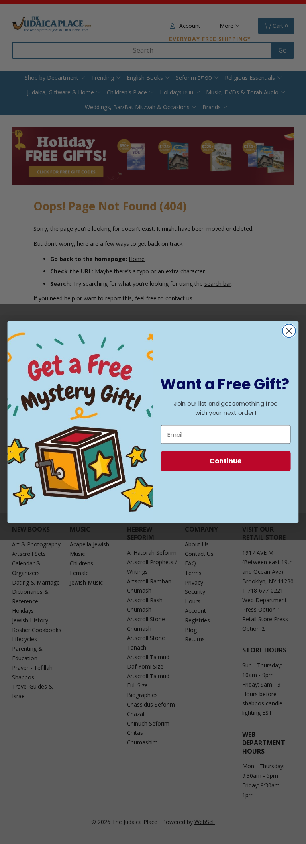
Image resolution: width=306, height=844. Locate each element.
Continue (226, 460)
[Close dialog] (289, 331)
